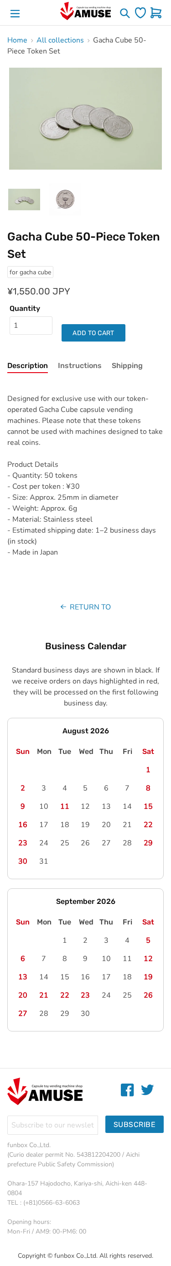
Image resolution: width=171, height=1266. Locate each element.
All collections (60, 40)
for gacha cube (30, 272)
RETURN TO (89, 607)
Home (17, 40)
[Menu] (15, 13)
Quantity (25, 308)
